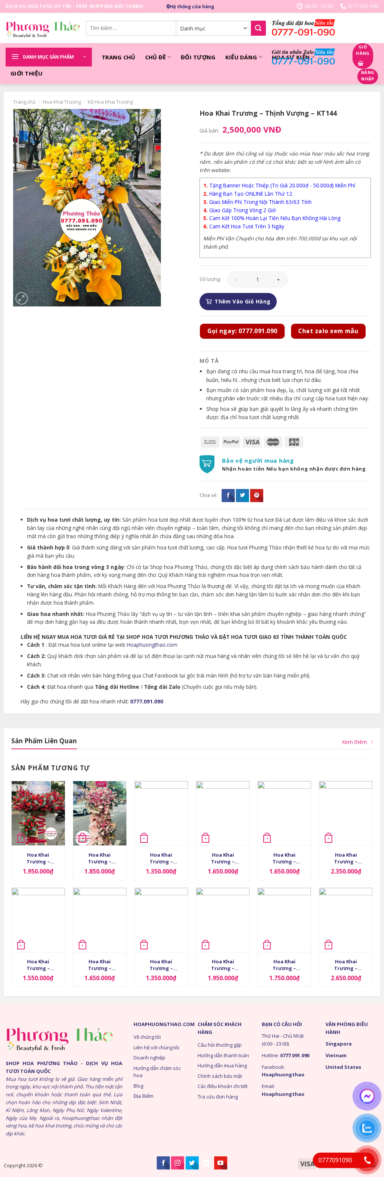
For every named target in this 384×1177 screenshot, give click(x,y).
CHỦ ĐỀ (155, 57)
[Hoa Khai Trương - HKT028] (345, 813)
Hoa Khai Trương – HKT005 (99, 858)
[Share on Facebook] (228, 495)
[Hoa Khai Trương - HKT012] (161, 920)
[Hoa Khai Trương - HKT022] (222, 813)
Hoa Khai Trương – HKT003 (38, 965)
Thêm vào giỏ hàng (242, 301)
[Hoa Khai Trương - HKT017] (345, 920)
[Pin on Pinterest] (256, 495)
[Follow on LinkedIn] (206, 1162)
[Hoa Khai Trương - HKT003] (38, 920)
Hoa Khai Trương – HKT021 (222, 965)
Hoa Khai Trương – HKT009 (99, 965)
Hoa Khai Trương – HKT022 (222, 858)
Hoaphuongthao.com (152, 644)
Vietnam (336, 1055)
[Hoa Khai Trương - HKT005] (99, 813)
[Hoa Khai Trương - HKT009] (99, 920)
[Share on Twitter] (242, 495)
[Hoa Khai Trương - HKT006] (161, 813)
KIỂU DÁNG (241, 57)
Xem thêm (354, 741)
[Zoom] (21, 298)
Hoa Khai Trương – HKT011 (284, 858)
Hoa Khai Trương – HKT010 (38, 858)
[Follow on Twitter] (192, 1162)
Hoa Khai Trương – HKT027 (284, 965)
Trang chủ (24, 101)
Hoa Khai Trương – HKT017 (345, 965)
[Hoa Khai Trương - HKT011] (284, 813)
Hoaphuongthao (283, 1074)
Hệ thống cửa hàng (192, 6)
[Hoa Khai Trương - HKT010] (38, 813)
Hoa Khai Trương (62, 101)
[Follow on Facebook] (163, 1162)
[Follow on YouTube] (220, 1162)
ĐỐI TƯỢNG (198, 57)
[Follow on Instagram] (177, 1162)
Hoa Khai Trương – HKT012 (161, 965)
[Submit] (258, 28)
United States (343, 1067)
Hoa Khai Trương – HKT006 (161, 858)
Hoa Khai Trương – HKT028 (345, 858)
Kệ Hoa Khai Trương (110, 101)
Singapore (339, 1043)
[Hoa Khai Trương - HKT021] (222, 920)
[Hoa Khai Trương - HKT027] (284, 920)
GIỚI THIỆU (26, 73)
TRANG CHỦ (118, 57)
